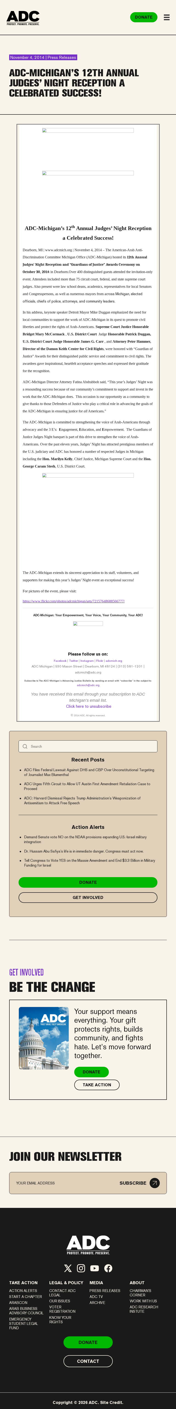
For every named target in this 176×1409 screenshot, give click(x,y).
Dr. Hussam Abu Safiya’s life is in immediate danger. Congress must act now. (83, 851)
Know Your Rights (60, 1319)
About (137, 1282)
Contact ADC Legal (62, 1293)
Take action (23, 1282)
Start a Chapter (25, 1297)
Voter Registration (62, 1309)
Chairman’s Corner (140, 1293)
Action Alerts (23, 1291)
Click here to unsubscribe (88, 706)
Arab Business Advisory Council (26, 1310)
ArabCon (18, 1303)
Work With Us (143, 1301)
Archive (97, 1303)
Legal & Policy (66, 1282)
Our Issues (59, 1301)
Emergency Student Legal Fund (23, 1323)
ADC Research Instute (144, 1309)
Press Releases (105, 1291)
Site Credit (111, 1402)
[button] (140, 1183)
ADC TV (96, 1297)
